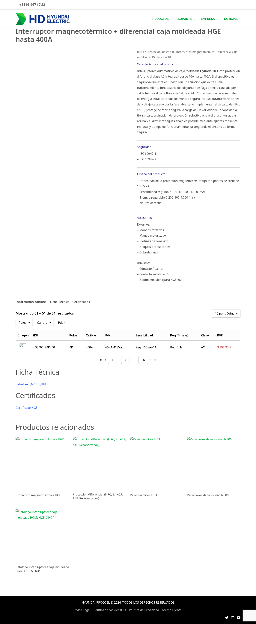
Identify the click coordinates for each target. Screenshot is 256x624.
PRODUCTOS (159, 18)
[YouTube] (238, 618)
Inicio (140, 52)
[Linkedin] (232, 618)
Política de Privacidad (144, 610)
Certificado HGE (26, 408)
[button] (32, 4)
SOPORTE (185, 18)
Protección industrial (160, 52)
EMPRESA (208, 18)
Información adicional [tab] (31, 302)
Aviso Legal (83, 610)
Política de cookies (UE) (110, 610)
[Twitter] (226, 618)
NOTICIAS (231, 18)
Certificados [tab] (81, 302)
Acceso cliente (172, 610)
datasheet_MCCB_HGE (31, 384)
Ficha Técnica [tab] (59, 302)
